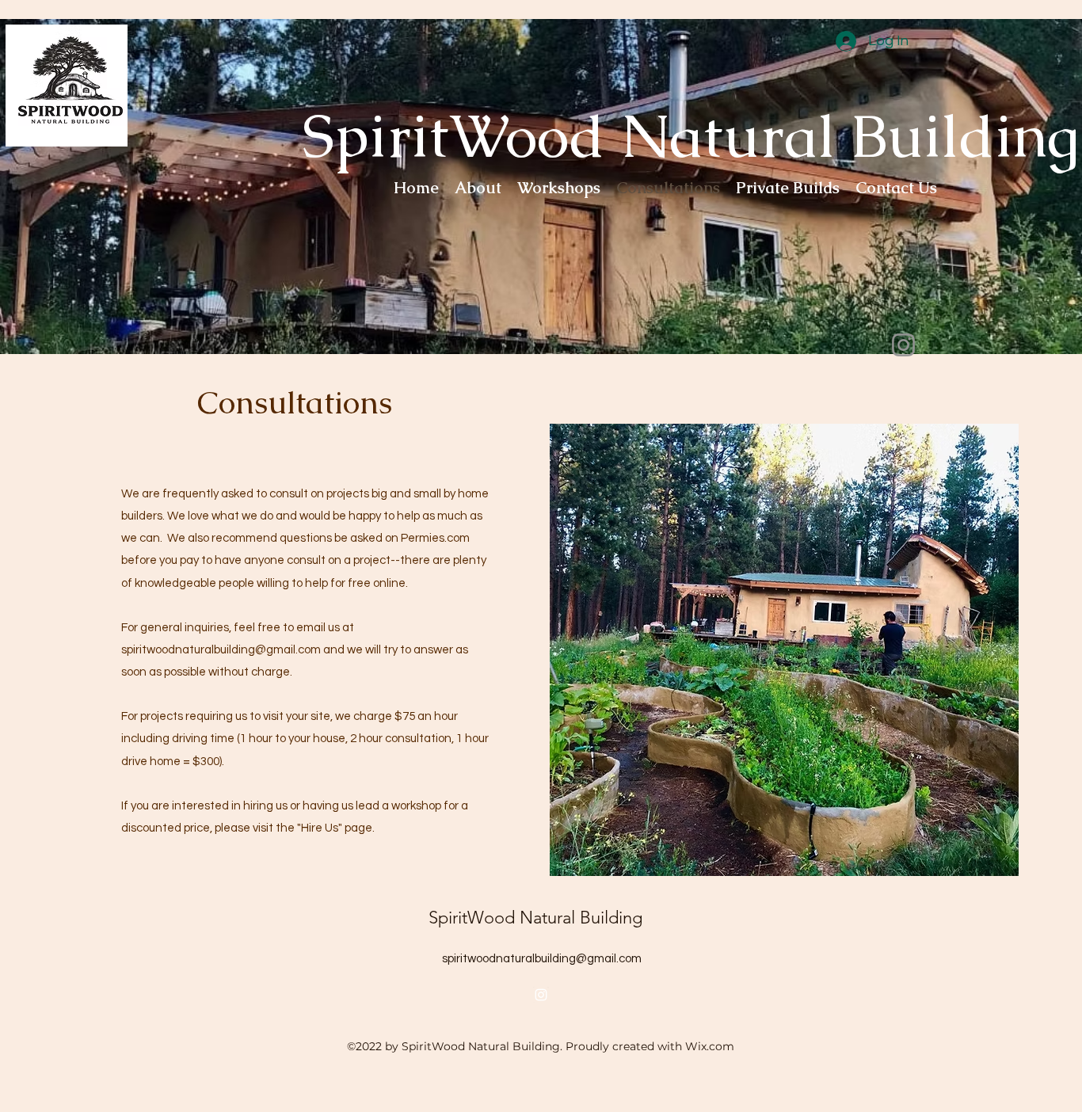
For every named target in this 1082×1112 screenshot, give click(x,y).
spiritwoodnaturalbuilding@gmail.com (221, 650)
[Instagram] (903, 344)
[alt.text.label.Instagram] (541, 995)
